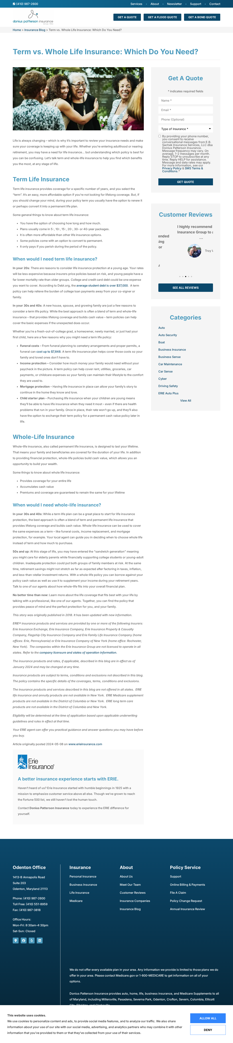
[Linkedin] (40, 940)
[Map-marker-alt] (16, 940)
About (155, 4)
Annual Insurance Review (187, 909)
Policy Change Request (186, 901)
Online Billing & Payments (187, 884)
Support (195, 4)
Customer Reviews (133, 892)
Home (17, 30)
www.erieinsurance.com (85, 744)
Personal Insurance (83, 876)
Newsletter (174, 4)
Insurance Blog (34, 30)
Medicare (76, 901)
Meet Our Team (130, 884)
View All (185, 400)
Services (136, 4)
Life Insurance (79, 892)
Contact (214, 4)
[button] (179, 276)
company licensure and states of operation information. (78, 652)
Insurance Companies (135, 901)
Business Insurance (83, 884)
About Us (126, 876)
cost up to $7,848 (48, 351)
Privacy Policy (171, 168)
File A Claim (178, 892)
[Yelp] (32, 940)
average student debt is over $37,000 (102, 285)
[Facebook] (24, 940)
